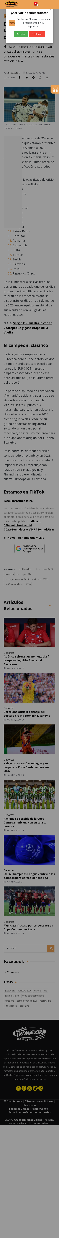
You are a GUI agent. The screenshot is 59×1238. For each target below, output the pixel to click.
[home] (11, 4)
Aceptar (21, 34)
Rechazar (37, 34)
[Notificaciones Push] (36, 4)
